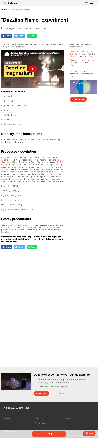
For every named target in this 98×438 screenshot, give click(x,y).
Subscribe (41, 393)
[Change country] (86, 2)
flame (55, 169)
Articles (4, 10)
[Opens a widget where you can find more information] (89, 434)
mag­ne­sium (14, 139)
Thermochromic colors (80, 60)
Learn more (78, 99)
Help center (40, 418)
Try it (49, 433)
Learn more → (58, 393)
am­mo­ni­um (57, 179)
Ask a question (41, 423)
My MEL (69, 418)
